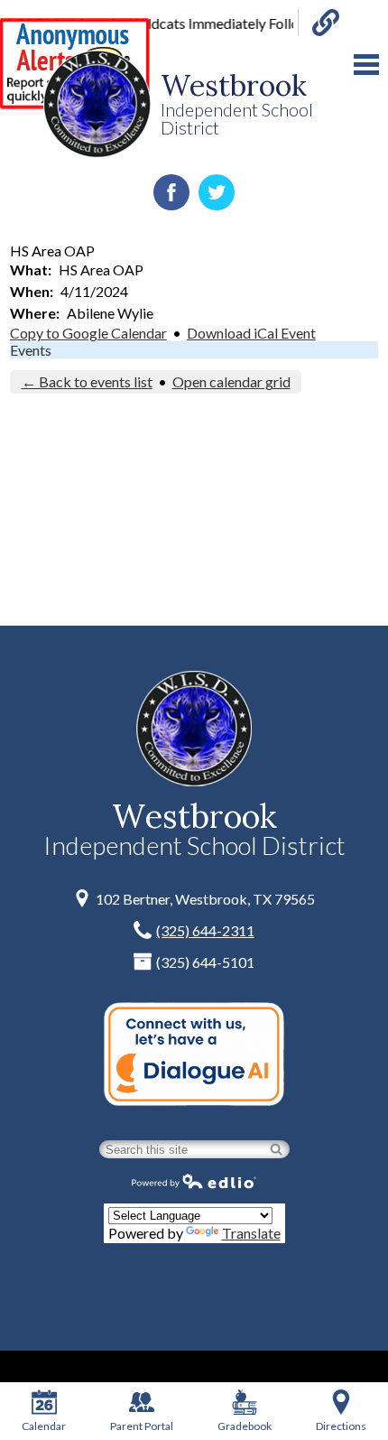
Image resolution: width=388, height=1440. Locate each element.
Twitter (217, 192)
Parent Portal (141, 1426)
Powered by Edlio (194, 1181)
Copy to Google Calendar (88, 332)
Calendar (44, 1426)
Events (30, 349)
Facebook (171, 192)
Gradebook (244, 1426)
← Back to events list (87, 381)
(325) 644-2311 (205, 930)
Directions (341, 1426)
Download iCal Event (251, 332)
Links (318, 22)
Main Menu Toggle (366, 64)
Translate (251, 1232)
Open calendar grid (231, 381)
